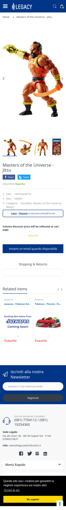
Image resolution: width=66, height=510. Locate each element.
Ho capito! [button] (33, 499)
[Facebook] (21, 453)
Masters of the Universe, (47, 203)
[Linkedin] (45, 454)
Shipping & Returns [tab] (33, 264)
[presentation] (58, 289)
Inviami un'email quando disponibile (33, 249)
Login (14, 213)
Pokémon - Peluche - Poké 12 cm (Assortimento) (48, 304)
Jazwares (8, 299)
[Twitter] (29, 453)
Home (6, 17)
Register (23, 213)
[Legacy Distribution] (22, 6)
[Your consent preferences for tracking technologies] (59, 503)
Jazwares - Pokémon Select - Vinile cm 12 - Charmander (17, 304)
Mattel (10, 207)
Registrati (33, 398)
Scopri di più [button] (12, 490)
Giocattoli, (26, 203)
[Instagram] (37, 453)
